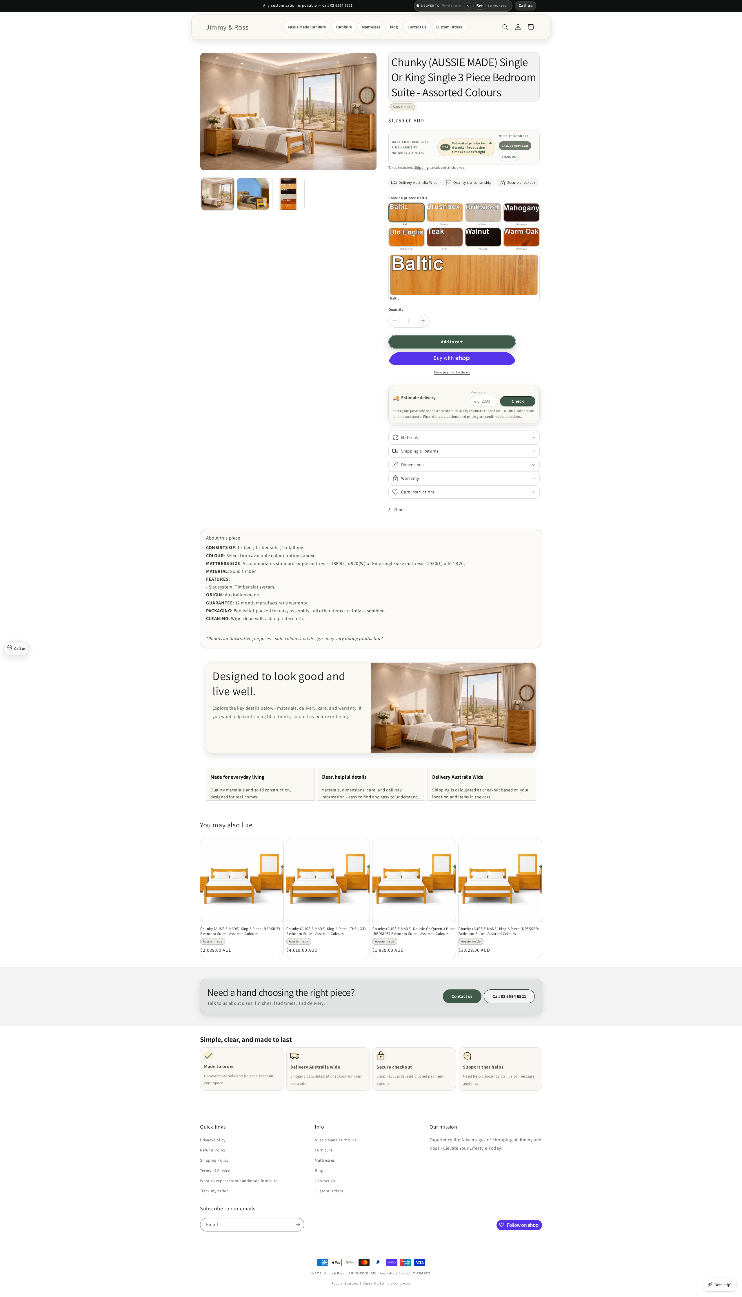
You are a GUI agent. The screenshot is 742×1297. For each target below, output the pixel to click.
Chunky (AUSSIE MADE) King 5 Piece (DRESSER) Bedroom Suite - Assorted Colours (499, 931)
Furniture (323, 1150)
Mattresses (325, 1160)
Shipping (421, 167)
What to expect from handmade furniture (239, 1180)
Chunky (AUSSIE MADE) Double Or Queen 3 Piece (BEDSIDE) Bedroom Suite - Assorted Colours (413, 931)
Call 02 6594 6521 (515, 145)
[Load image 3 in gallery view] (288, 194)
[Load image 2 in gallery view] (253, 194)
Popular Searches (345, 1284)
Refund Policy (213, 1150)
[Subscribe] (297, 1224)
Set (479, 6)
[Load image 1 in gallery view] (217, 194)
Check (518, 401)
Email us (509, 157)
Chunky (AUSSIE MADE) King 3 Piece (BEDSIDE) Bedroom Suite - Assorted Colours (240, 931)
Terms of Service (215, 1170)
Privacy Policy (212, 1140)
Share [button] (399, 509)
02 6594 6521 (421, 1273)
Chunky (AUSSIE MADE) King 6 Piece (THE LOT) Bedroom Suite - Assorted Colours (326, 931)
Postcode (478, 392)
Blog (319, 1170)
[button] (306, 27)
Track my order (214, 1191)
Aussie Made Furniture (336, 1140)
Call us (525, 5)
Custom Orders (329, 1191)
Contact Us (325, 1180)
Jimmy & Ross (333, 1273)
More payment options (452, 372)
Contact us (462, 996)
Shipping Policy (214, 1160)
